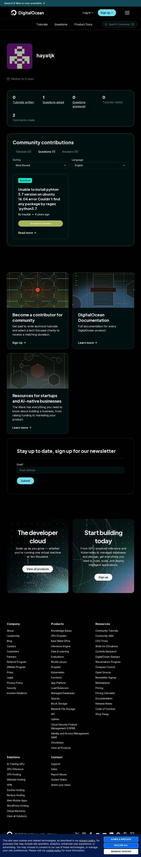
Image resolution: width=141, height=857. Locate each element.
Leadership (13, 635)
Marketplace (102, 682)
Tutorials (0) (23, 151)
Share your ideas (60, 784)
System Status (59, 779)
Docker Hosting (16, 790)
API (53, 714)
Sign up (105, 12)
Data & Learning (60, 651)
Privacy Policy (15, 682)
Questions (61, 24)
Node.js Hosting (16, 795)
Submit (25, 481)
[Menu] (127, 12)
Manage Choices (121, 851)
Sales (54, 769)
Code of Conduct (105, 708)
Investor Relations (17, 693)
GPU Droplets (58, 635)
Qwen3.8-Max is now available (23, 3)
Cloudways (57, 742)
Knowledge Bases (61, 630)
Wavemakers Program (108, 661)
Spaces (55, 698)
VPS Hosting (14, 774)
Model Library (59, 661)
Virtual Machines (16, 810)
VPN (9, 784)
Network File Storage (63, 708)
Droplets (56, 667)
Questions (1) (46, 151)
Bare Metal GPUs (60, 640)
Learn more (86, 342)
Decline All (121, 845)
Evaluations (57, 656)
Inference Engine (60, 646)
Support (55, 763)
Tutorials (42, 24)
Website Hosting (16, 779)
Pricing (99, 687)
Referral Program (16, 661)
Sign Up (17, 342)
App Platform (58, 682)
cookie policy (53, 850)
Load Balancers (60, 687)
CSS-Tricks (101, 640)
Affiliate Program (16, 667)
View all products (37, 569)
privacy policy (87, 840)
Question (25, 180)
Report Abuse (59, 774)
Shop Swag (102, 714)
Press (10, 672)
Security (11, 687)
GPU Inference (15, 769)
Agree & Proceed (121, 839)
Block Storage (59, 703)
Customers (13, 651)
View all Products (61, 747)
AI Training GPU (15, 763)
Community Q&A (104, 635)
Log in (87, 12)
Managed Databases (63, 693)
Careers (11, 646)
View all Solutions (17, 816)
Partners (11, 656)
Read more (25, 232)
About (10, 630)
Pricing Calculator (105, 693)
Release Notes (103, 703)
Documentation (103, 698)
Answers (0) (70, 151)
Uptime (55, 719)
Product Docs (83, 24)
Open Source (103, 672)
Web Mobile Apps (17, 800)
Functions (56, 677)
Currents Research (106, 651)
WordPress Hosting (18, 805)
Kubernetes (57, 672)
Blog (9, 640)
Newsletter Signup (105, 677)
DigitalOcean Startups (107, 656)
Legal (10, 677)
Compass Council (105, 667)
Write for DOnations (106, 646)
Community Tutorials (106, 630)
